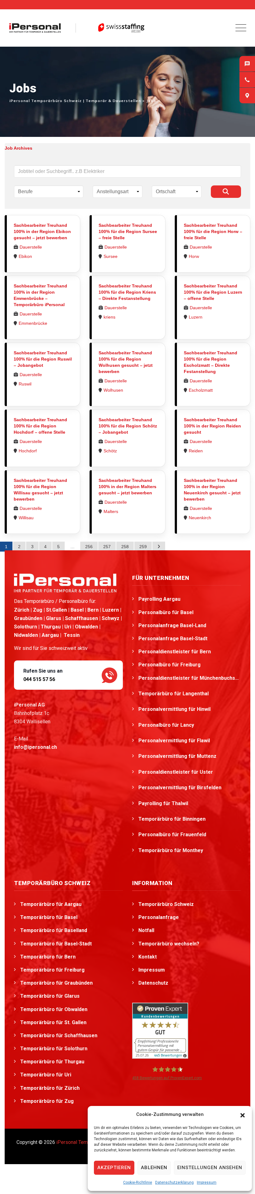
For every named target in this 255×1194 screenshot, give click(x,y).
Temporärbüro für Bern (48, 957)
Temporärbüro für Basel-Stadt (56, 944)
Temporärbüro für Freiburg (52, 970)
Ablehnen (154, 1167)
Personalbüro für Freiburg (169, 665)
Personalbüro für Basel (165, 612)
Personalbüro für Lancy (166, 725)
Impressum (206, 1182)
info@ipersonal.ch (35, 747)
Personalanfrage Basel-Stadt (172, 638)
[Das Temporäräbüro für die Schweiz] (35, 28)
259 (143, 546)
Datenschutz (153, 983)
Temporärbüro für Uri (45, 1075)
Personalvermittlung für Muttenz (178, 756)
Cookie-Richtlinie (137, 1182)
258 (125, 546)
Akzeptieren (114, 1167)
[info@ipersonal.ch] (247, 64)
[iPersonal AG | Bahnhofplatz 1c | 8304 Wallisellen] (247, 95)
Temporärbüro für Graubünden (56, 983)
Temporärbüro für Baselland (53, 930)
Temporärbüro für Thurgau (52, 1062)
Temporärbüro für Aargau (50, 904)
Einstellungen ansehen (209, 1167)
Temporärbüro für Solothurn (53, 1049)
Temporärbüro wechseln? (168, 944)
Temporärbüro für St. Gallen (53, 1022)
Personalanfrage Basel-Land (172, 625)
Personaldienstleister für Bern (174, 652)
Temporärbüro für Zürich (50, 1088)
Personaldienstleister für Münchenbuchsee (189, 678)
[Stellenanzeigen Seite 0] (158, 547)
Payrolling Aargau (159, 599)
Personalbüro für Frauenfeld (172, 834)
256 (89, 546)
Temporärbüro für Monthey (171, 850)
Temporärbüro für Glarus (50, 996)
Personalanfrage (158, 917)
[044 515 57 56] (247, 79)
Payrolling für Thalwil (163, 803)
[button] (242, 1115)
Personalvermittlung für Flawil (174, 741)
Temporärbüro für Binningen (172, 819)
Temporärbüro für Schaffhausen (58, 1035)
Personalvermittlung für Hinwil (175, 709)
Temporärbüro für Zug (47, 1101)
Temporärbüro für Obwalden (53, 1009)
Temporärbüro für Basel (48, 917)
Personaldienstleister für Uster (176, 772)
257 (107, 546)
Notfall (146, 930)
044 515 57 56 (39, 679)
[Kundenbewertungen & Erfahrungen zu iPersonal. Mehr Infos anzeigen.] (160, 1030)
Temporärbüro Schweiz (166, 904)
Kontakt (147, 957)
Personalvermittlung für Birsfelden (180, 788)
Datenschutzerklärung (174, 1182)
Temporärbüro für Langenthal (174, 694)
